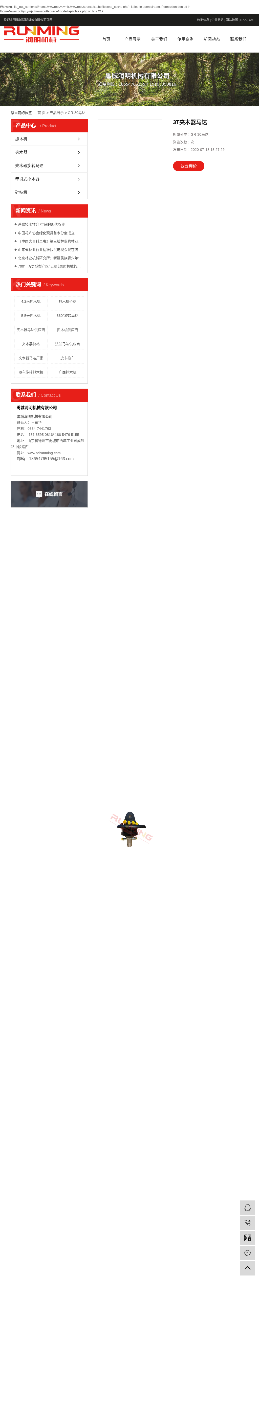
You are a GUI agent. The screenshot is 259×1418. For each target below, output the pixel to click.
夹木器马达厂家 (30, 358)
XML (252, 20)
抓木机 (21, 139)
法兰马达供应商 (67, 344)
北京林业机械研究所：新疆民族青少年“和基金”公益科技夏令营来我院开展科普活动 (51, 258)
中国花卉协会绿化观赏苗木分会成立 (46, 233)
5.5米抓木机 (30, 316)
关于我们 (159, 39)
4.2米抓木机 (30, 301)
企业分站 (217, 20)
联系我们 (238, 39)
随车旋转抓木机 (30, 372)
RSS (243, 20)
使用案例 (185, 39)
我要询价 (189, 166)
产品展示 (132, 39)
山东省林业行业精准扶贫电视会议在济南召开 (51, 250)
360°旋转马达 (67, 316)
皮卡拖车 (67, 358)
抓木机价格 (67, 301)
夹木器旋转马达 (29, 165)
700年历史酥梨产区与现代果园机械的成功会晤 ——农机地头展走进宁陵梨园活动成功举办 (51, 266)
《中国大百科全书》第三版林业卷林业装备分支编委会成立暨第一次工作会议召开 (51, 241)
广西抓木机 (67, 372)
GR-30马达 (76, 113)
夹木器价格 (31, 344)
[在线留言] (247, 1253)
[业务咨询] (247, 1207)
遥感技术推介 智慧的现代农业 (41, 224)
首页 (106, 39)
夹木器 (21, 152)
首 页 (41, 113)
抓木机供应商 (67, 330)
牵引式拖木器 (27, 179)
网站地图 (232, 20)
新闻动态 (212, 39)
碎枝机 (21, 192)
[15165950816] (247, 1223)
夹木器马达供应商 (31, 330)
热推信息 (203, 20)
